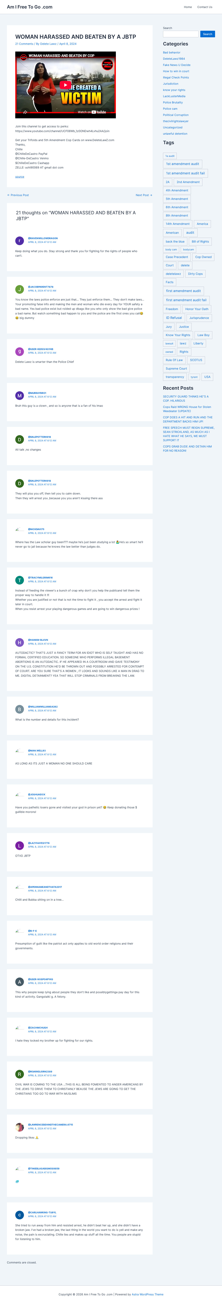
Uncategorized (172, 127)
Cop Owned (203, 257)
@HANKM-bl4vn (38, 639)
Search (167, 28)
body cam (171, 249)
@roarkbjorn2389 (40, 1071)
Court (170, 265)
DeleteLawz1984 (174, 58)
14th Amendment (178, 224)
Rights (184, 351)
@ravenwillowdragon (43, 238)
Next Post (144, 195)
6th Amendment (177, 207)
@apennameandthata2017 (45, 887)
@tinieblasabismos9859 (43, 1168)
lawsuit (169, 343)
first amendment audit (183, 291)
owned (169, 351)
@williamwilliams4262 (43, 706)
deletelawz (173, 274)
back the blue (175, 241)
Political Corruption (176, 115)
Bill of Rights (200, 241)
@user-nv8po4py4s (40, 979)
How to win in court (176, 71)
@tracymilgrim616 (40, 577)
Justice (184, 326)
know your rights (174, 90)
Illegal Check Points (176, 77)
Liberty (198, 343)
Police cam (170, 108)
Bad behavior (171, 52)
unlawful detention (175, 133)
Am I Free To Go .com (29, 7)
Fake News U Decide (176, 65)
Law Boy (204, 335)
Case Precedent (177, 257)
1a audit (169, 155)
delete (185, 265)
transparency (175, 377)
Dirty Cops (195, 274)
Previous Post (18, 195)
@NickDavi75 (36, 529)
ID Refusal (174, 318)
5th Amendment (177, 199)
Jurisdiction (170, 83)
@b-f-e (32, 930)
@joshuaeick (36, 794)
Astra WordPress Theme (147, 1294)
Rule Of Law (174, 360)
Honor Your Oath (196, 309)
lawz (183, 343)
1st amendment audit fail (185, 173)
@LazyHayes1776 (39, 843)
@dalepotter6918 (39, 436)
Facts (169, 282)
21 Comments (24, 43)
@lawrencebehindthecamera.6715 (50, 1124)
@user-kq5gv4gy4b (40, 349)
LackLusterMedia (174, 96)
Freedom (172, 309)
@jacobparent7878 (40, 286)
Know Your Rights (178, 335)
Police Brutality (173, 102)
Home (188, 7)
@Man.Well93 (37, 750)
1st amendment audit (182, 164)
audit (190, 233)
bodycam (188, 249)
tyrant (194, 376)
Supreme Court (176, 368)
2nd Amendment (188, 182)
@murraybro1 (37, 393)
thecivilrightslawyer (176, 121)
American (172, 232)
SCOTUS (196, 360)
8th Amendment (177, 215)
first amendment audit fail (186, 300)
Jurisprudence (199, 318)
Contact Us (204, 7)
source (19, 176)
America (202, 224)
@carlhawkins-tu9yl (42, 1212)
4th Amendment (177, 190)
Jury (169, 326)
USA (207, 377)
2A (167, 182)
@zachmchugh (38, 1027)
